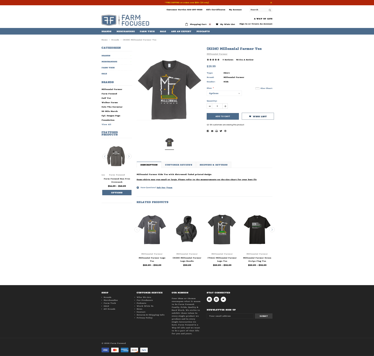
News (139, 309)
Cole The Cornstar (112, 107)
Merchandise (126, 31)
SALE (104, 73)
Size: (210, 88)
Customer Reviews (178, 165)
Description (149, 165)
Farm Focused (109, 94)
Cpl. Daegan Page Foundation (111, 118)
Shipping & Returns (214, 165)
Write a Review (245, 60)
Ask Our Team (164, 187)
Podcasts (141, 303)
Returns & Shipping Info (151, 315)
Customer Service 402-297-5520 (184, 9)
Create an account (262, 24)
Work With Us (145, 306)
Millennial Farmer (112, 89)
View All (106, 124)
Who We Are (144, 297)
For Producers (145, 300)
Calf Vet (106, 98)
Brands (106, 31)
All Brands (109, 309)
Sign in (243, 24)
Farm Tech (108, 67)
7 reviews (228, 60)
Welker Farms (110, 102)
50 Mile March (110, 111)
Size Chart (266, 88)
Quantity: (212, 101)
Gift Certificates (215, 9)
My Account (235, 9)
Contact (141, 312)
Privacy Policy (145, 318)
